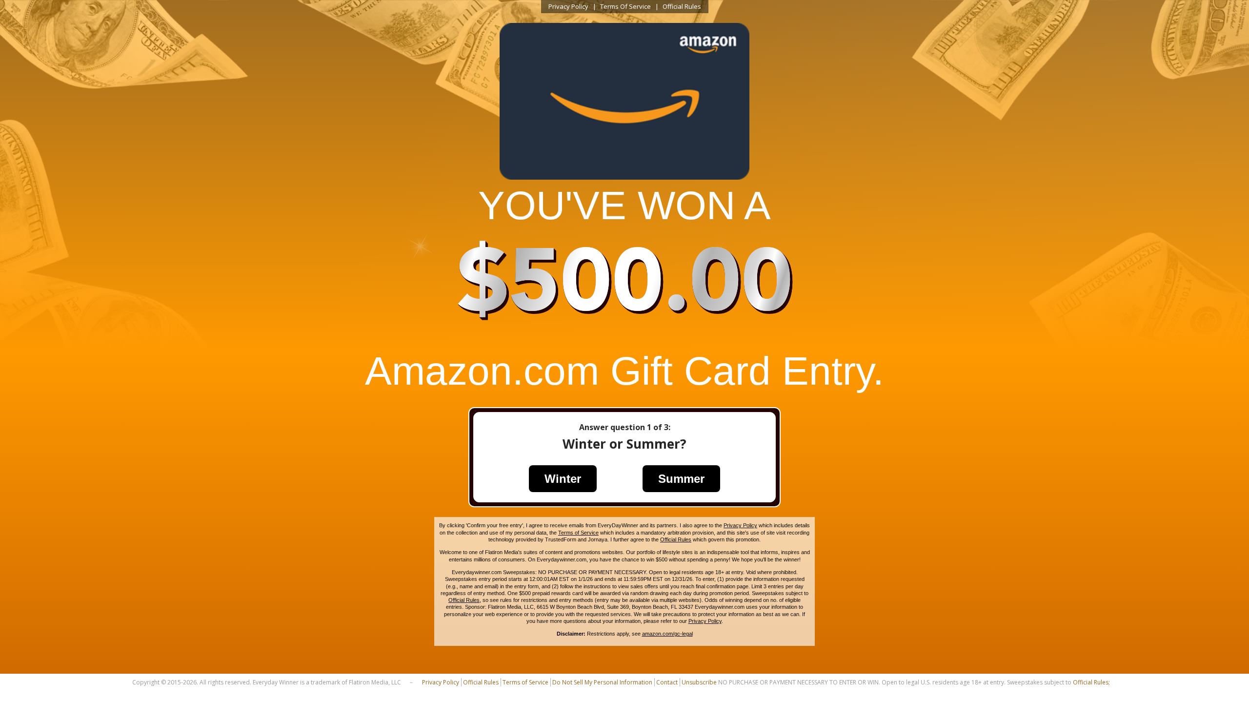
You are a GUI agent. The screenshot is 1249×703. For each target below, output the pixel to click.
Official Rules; (1091, 682)
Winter (562, 478)
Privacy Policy (568, 6)
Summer (681, 478)
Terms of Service (578, 533)
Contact (667, 682)
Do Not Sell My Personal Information (602, 682)
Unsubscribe (699, 682)
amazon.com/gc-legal (667, 634)
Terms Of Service (625, 6)
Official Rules (682, 6)
